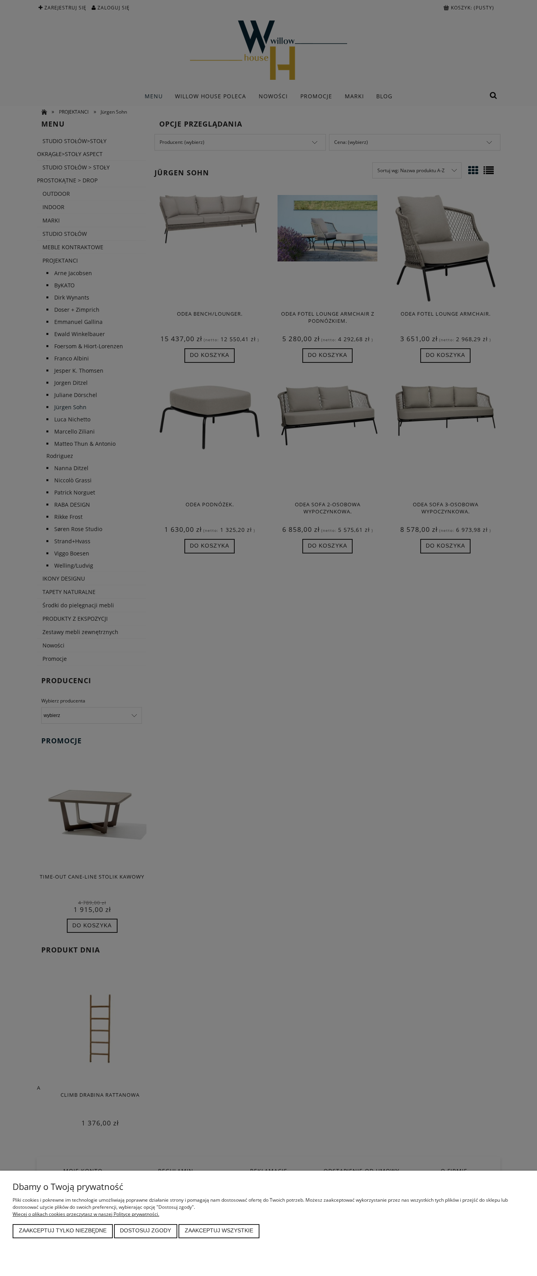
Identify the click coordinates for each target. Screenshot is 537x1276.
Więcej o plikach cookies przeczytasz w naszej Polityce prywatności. (86, 1214)
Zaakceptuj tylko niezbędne (63, 1231)
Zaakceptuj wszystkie (219, 1231)
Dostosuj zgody (145, 1231)
